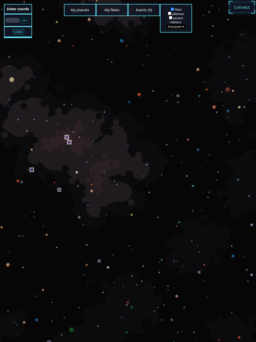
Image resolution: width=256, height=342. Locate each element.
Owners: (176, 22)
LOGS (18, 31)
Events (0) (144, 10)
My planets (80, 10)
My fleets (112, 10)
